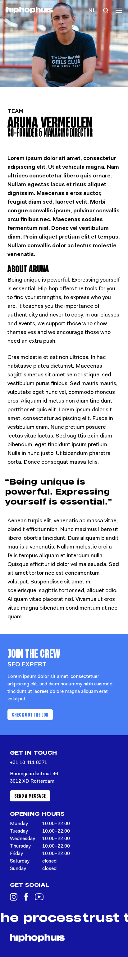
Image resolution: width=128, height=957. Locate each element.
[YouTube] (39, 896)
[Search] (105, 10)
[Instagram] (13, 897)
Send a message (30, 795)
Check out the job (30, 714)
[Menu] (119, 10)
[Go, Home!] (29, 10)
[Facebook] (26, 897)
